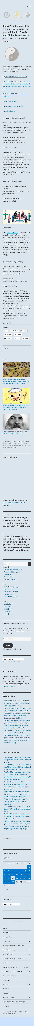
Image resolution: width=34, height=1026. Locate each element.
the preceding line (12, 232)
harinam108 (8, 441)
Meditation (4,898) (11, 592)
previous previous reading (14, 106)
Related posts (10, 111)
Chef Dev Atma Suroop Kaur (12, 971)
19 (17, 878)
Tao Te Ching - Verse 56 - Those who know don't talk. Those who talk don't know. (17, 809)
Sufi (23, 445)
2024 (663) (8, 609)
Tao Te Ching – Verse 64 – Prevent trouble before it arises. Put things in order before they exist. (17, 703)
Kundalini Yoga (7, 445)
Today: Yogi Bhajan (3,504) (13, 569)
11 (13, 874)
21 (25, 878)
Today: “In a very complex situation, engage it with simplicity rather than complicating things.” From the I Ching (15, 407)
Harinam (6, 933)
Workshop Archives (9, 976)
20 (21, 878)
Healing (19, 443)
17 (9, 878)
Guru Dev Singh (8, 997)
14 (25, 874)
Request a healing (9, 686)
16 (4, 878)
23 (4, 882)
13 (21, 874)
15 (29, 874)
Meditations (7, 941)
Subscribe (8, 645)
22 (29, 878)
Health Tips (6, 989)
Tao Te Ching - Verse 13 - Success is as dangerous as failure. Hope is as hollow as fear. (17, 759)
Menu (28, 6)
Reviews (5, 963)
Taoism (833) (9, 577)
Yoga (8, 447)
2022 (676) (8, 614)
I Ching (25, 443)
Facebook (7, 838)
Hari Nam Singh (12, 443)
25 (13, 882)
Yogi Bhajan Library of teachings (14, 1002)
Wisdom (6, 984)
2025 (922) (8, 606)
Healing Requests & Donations (13, 945)
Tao (25, 445)
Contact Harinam (9, 937)
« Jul (8, 889)
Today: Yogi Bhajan (9, 950)
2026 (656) (8, 604)
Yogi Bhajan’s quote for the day (16, 76)
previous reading (11, 101)
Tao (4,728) (8, 594)
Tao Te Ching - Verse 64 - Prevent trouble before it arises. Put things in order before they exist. (17, 816)
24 (9, 882)
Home (5, 928)
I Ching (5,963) (9, 589)
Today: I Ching (7, 954)
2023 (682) (8, 611)
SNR (20, 445)
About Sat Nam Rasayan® (12, 958)
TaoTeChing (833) (10, 579)
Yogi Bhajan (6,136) (11, 587)
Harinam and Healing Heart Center (12, 1011)
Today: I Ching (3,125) (12, 572)
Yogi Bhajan (13, 447)
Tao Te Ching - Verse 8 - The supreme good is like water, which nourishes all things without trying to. (17, 767)
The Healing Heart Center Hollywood (15, 967)
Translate (17, 662)
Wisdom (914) (9, 574)
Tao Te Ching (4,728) (11, 597)
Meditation (15, 445)
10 (9, 874)
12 (17, 874)
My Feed (6, 1006)
